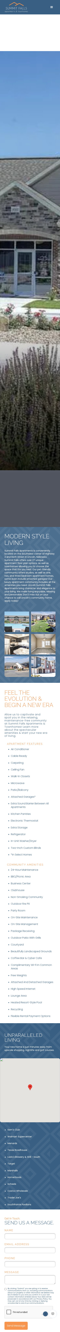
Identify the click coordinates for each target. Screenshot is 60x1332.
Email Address (16, 1244)
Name (8, 1230)
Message (11, 1272)
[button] (52, 7)
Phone (9, 1258)
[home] (25, 7)
